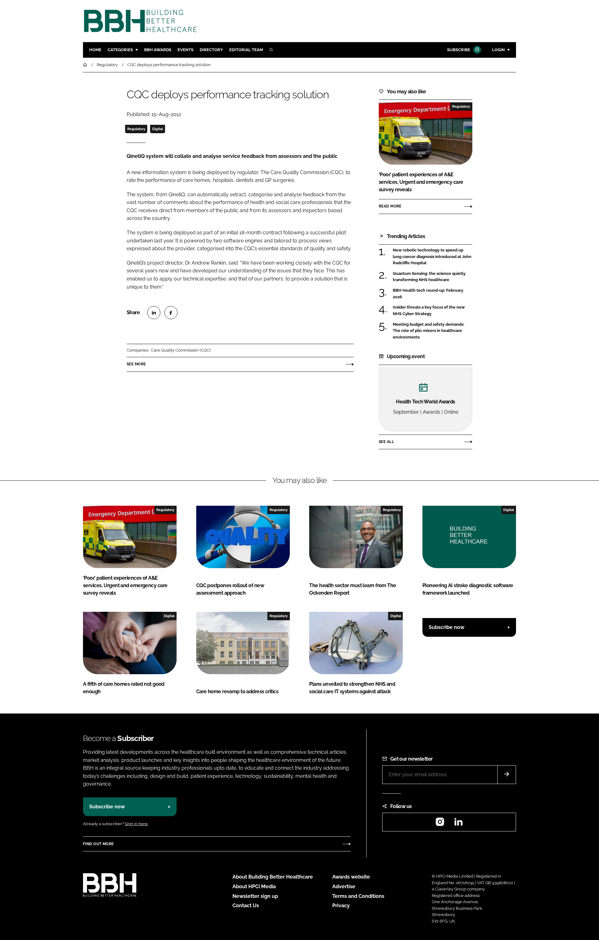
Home (95, 49)
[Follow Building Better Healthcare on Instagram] (440, 824)
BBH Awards (157, 49)
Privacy (341, 905)
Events (185, 49)
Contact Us (245, 905)
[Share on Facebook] (171, 312)
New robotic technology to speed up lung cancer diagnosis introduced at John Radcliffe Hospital (432, 256)
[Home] (85, 64)
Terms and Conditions (358, 896)
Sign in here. (136, 823)
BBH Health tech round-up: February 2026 (432, 293)
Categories (120, 49)
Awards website (351, 877)
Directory (211, 49)
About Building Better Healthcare (272, 877)
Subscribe (458, 49)
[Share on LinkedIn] (153, 312)
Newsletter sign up (255, 896)
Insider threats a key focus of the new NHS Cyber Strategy (432, 310)
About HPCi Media (254, 886)
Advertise (343, 886)
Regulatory (136, 129)
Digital (157, 129)
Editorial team (246, 49)
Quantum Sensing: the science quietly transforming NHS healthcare (432, 276)
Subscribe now (446, 627)
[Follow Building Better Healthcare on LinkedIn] (458, 824)
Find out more (98, 844)
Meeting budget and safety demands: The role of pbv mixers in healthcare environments (432, 330)
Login (498, 49)
